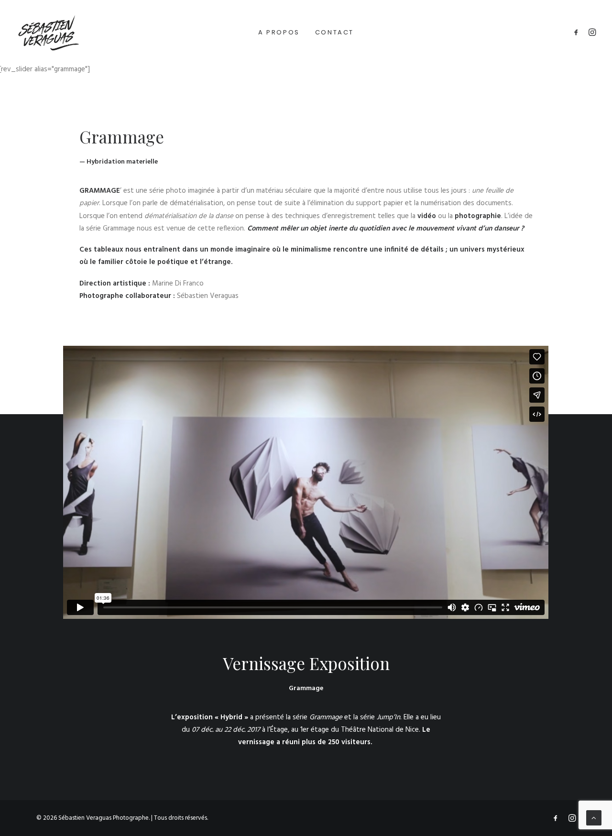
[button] (578, 32)
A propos (279, 32)
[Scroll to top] (593, 818)
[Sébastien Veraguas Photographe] (47, 32)
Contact (334, 32)
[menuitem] (278, 32)
